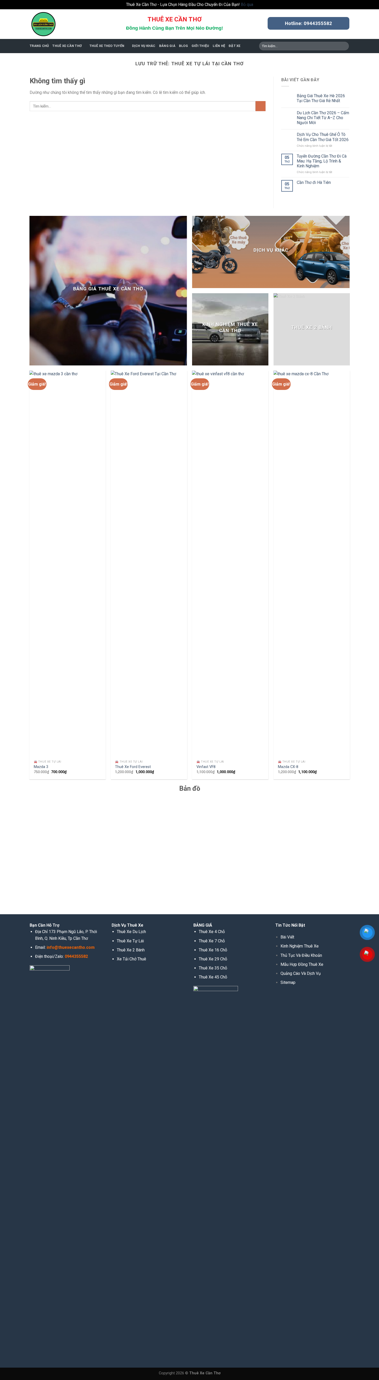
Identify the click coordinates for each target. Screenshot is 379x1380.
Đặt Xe (235, 46)
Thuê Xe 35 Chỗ (213, 968)
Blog (183, 46)
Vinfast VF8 (206, 767)
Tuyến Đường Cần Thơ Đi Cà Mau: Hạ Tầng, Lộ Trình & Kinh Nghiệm (322, 161)
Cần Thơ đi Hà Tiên (314, 182)
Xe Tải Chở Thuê (131, 959)
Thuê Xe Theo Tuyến (107, 46)
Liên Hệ (219, 46)
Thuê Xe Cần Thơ (67, 46)
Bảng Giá (167, 46)
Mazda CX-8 (288, 767)
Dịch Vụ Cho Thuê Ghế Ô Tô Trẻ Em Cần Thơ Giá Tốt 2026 (323, 137)
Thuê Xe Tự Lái (130, 940)
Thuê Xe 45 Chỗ (213, 977)
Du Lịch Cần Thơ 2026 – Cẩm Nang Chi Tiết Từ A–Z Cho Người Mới (323, 117)
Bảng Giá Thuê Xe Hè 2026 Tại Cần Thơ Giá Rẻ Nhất (321, 98)
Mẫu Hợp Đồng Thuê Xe (302, 964)
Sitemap (288, 982)
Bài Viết (287, 937)
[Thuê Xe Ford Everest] (149, 564)
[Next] (349, 577)
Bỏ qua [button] (247, 4)
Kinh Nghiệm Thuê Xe (300, 946)
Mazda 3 (41, 767)
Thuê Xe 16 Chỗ (213, 950)
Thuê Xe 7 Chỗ (212, 940)
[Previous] (30, 577)
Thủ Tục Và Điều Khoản (301, 955)
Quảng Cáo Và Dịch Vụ (301, 973)
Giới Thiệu (200, 46)
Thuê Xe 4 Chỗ (212, 931)
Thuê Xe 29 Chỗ (213, 959)
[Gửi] (344, 46)
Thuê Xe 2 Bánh (131, 950)
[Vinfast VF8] (230, 564)
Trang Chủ (39, 46)
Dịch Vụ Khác (143, 46)
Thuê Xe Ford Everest (133, 767)
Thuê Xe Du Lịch (131, 931)
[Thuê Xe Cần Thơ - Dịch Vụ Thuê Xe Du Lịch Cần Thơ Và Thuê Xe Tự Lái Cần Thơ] (55, 24)
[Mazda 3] (67, 564)
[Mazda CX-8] (311, 564)
